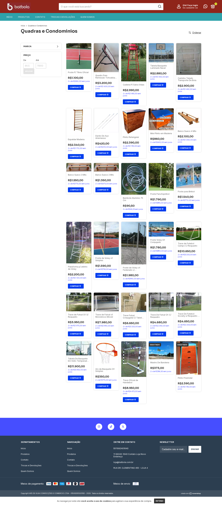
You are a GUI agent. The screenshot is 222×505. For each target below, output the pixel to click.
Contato (40, 17)
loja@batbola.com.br (123, 462)
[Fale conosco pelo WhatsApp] (205, 7)
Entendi (159, 501)
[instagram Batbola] (99, 426)
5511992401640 (120, 448)
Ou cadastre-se (190, 7)
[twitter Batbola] (123, 426)
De (24, 60)
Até (37, 60)
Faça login (192, 5)
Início (10, 17)
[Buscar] (159, 6)
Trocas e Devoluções (63, 17)
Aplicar (29, 71)
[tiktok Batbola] (111, 426)
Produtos (24, 17)
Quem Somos (87, 17)
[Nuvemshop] (191, 493)
